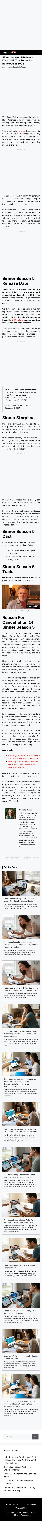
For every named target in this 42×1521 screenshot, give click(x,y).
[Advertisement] (21, 25)
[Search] (35, 1436)
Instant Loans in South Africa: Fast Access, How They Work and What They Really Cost (20, 1460)
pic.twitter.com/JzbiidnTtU (15, 400)
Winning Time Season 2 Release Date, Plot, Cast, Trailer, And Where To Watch (23, 764)
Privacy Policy (30, 1504)
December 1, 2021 (12, 408)
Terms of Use (21, 1508)
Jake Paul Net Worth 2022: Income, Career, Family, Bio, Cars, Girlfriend (21, 857)
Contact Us (17, 1504)
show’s (22, 131)
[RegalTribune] (8, 52)
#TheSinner (10, 397)
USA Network (18, 320)
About (8, 1504)
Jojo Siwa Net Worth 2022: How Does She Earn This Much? (18, 859)
